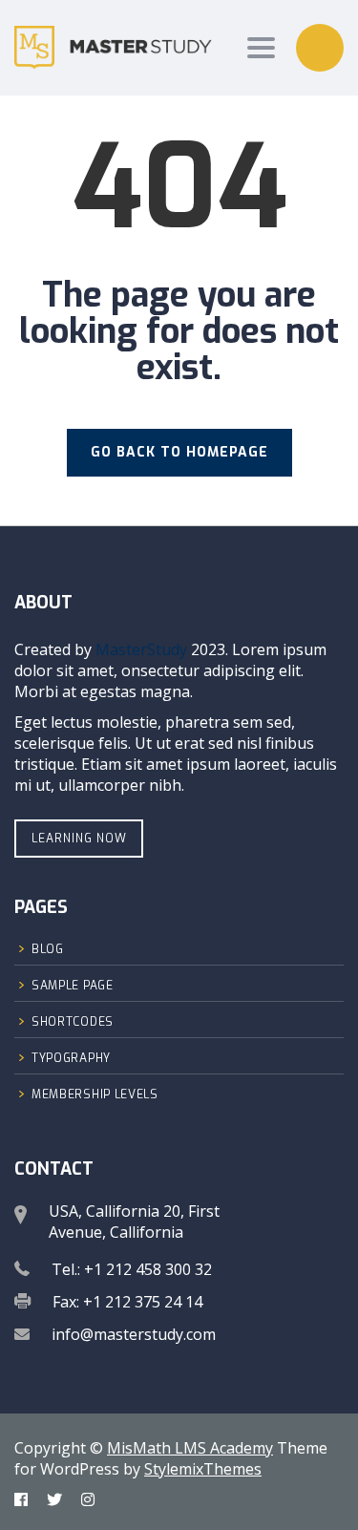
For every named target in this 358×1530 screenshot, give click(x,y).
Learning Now (79, 838)
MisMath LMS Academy (190, 1447)
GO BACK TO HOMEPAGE (179, 452)
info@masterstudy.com (134, 1334)
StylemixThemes (203, 1468)
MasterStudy (141, 649)
